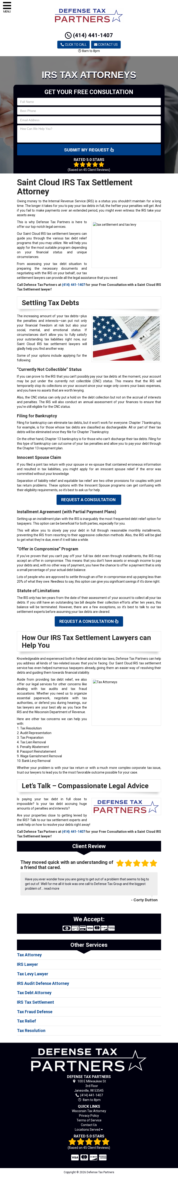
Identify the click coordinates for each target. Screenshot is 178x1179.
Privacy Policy (89, 1115)
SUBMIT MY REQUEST (87, 150)
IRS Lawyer (27, 964)
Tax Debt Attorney (34, 992)
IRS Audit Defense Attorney (43, 983)
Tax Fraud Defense (34, 1011)
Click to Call (75, 44)
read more (51, 888)
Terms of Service (89, 1120)
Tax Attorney (29, 954)
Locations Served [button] (88, 1129)
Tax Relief (26, 1021)
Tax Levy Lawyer (32, 973)
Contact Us (107, 44)
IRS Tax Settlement (35, 1002)
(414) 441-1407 (92, 35)
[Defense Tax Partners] (89, 1060)
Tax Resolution (31, 1030)
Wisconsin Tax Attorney (89, 1111)
